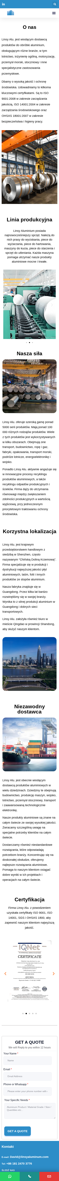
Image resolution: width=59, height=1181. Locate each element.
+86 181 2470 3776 (19, 1163)
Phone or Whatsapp (15, 1084)
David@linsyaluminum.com (29, 1157)
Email (7, 1069)
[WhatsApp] (10, 1176)
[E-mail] (49, 1176)
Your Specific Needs (17, 1100)
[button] (54, 4)
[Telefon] (29, 1176)
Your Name (10, 1053)
